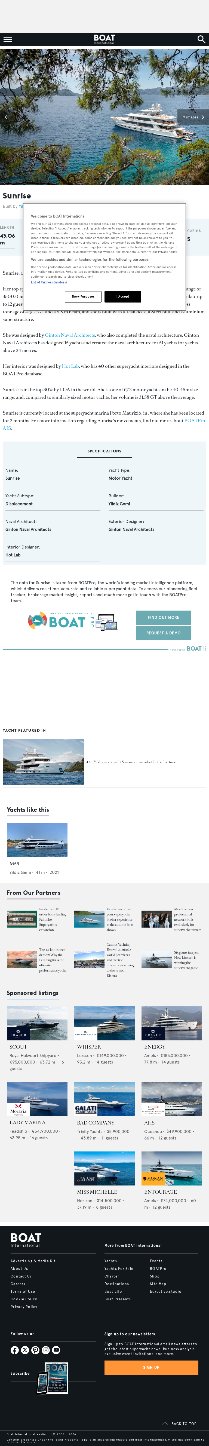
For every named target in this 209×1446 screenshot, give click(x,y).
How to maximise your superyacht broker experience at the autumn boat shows (120, 919)
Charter (111, 1276)
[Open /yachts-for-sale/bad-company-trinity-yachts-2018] (104, 1099)
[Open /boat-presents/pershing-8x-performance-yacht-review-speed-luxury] (22, 959)
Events (156, 1261)
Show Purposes (83, 296)
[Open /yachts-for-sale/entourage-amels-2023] (172, 1168)
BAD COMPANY (96, 1123)
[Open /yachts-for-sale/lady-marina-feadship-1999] (37, 1099)
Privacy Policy (24, 1307)
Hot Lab (70, 366)
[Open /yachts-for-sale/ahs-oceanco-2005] (172, 1099)
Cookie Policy (24, 1299)
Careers (18, 1284)
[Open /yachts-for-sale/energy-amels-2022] (172, 1023)
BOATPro (158, 1269)
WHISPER (89, 1047)
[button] (7, 117)
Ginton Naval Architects (70, 335)
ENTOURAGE (160, 1192)
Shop (154, 1276)
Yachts (110, 1261)
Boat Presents (117, 1299)
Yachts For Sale (118, 1269)
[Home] (104, 39)
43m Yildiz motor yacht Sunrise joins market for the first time (131, 762)
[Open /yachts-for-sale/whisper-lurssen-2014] (104, 1023)
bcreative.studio (166, 1291)
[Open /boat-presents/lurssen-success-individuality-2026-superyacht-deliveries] (157, 959)
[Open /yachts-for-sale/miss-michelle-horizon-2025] (104, 1168)
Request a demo (163, 633)
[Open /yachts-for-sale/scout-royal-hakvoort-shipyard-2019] (37, 1023)
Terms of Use (23, 1291)
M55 (14, 863)
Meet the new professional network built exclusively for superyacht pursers (187, 919)
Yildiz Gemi (119, 503)
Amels (150, 1055)
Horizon (84, 1200)
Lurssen (84, 1055)
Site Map (158, 1284)
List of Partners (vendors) (49, 282)
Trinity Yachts (89, 1131)
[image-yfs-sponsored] (18, 1038)
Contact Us (21, 1276)
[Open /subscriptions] (47, 1379)
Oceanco (153, 1131)
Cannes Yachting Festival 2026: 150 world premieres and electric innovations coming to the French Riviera (120, 960)
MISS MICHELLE (97, 1192)
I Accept (122, 296)
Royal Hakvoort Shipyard (33, 1055)
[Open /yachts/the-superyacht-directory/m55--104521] (37, 840)
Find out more (164, 617)
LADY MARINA (27, 1122)
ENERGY (154, 1047)
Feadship (18, 1131)
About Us (19, 1269)
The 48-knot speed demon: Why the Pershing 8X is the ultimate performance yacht (52, 960)
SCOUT (18, 1047)
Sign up (151, 1367)
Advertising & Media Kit (33, 1261)
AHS (149, 1123)
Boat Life (113, 1291)
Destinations (116, 1284)
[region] (104, 257)
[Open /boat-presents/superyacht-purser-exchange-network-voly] (157, 919)
